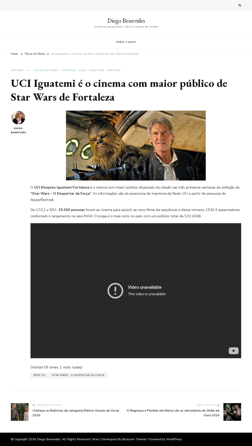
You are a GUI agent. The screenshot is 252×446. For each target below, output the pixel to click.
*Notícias (68, 70)
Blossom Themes (134, 439)
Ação (82, 70)
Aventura (96, 70)
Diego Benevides (126, 20)
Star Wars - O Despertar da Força (78, 375)
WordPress (174, 439)
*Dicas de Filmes (46, 70)
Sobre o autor (126, 42)
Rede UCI (39, 375)
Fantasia (113, 70)
